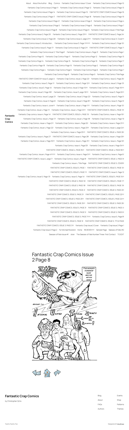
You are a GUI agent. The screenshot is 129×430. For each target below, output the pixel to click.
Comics (57, 3)
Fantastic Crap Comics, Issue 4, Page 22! (37, 127)
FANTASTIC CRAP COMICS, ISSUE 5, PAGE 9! (65, 221)
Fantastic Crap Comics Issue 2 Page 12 (75, 7)
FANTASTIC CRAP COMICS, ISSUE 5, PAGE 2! (67, 190)
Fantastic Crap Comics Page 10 (31, 56)
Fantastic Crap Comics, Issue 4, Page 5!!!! (73, 154)
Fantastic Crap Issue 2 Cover (87, 225)
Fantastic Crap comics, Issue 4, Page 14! (35, 114)
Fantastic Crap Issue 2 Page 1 (112, 225)
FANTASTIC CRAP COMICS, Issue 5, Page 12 (106, 172)
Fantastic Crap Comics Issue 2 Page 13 (108, 7)
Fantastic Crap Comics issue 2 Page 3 (77, 21)
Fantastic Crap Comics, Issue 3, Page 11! (38, 83)
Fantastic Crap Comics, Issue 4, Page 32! (107, 141)
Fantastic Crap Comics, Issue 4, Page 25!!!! (68, 132)
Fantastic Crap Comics (10, 118)
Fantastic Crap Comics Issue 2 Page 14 (39, 12)
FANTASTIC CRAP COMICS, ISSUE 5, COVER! (106, 163)
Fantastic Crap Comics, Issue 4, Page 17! (39, 119)
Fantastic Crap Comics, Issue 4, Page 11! (34, 110)
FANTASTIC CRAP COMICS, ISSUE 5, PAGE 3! (68, 207)
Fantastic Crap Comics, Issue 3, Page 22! (74, 96)
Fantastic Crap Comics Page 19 (59, 65)
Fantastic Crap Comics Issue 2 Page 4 (109, 21)
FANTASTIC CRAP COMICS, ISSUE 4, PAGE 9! (106, 159)
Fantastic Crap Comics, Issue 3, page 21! (39, 96)
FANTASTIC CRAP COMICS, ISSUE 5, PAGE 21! (65, 194)
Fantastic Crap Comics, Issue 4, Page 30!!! (38, 141)
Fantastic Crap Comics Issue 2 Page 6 (77, 25)
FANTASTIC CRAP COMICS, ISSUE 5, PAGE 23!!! (65, 199)
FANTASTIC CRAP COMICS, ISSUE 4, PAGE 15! (71, 114)
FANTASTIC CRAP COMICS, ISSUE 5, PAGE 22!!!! (105, 194)
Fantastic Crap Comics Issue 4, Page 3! (82, 52)
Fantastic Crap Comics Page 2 (86, 65)
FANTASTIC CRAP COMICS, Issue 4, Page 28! (71, 136)
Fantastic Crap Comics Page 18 (32, 65)
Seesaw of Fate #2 (116, 230)
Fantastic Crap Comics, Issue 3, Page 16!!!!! (106, 87)
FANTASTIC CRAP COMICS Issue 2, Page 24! (106, 34)
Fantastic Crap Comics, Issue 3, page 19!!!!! (71, 92)
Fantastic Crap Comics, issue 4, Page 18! (74, 119)
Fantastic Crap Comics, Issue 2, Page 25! (107, 79)
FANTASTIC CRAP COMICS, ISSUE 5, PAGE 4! (106, 207)
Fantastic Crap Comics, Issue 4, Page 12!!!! (69, 110)
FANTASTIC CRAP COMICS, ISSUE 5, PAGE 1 (67, 167)
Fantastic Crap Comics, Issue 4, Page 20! (71, 123)
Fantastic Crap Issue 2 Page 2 (45, 230)
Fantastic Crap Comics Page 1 (112, 52)
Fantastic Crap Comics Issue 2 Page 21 (44, 21)
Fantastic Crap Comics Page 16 (84, 61)
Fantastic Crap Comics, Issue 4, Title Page (69, 163)
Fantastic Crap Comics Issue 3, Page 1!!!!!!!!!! (72, 43)
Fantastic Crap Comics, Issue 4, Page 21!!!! (107, 123)
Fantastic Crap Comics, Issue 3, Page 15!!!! (71, 87)
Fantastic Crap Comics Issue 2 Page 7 (109, 25)
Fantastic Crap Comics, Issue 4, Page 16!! (107, 114)
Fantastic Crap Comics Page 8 (57, 74)
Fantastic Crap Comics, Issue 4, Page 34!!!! (107, 145)
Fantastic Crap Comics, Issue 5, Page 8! (108, 216)
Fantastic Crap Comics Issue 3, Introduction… (35, 43)
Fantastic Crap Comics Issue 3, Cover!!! (108, 39)
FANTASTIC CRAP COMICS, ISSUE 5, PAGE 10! (105, 167)
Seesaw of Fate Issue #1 (59, 234)
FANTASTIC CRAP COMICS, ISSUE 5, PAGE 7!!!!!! (71, 216)
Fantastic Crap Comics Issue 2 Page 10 (108, 3)
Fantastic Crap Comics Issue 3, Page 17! (38, 47)
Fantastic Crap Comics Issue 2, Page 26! (39, 39)
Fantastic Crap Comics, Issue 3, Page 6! (40, 101)
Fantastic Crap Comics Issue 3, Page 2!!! (72, 47)
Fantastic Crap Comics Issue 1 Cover (76, 3)
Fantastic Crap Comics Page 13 (111, 56)
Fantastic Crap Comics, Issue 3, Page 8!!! (74, 101)
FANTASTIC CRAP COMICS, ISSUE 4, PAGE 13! (105, 110)
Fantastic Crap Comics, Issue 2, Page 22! (73, 79)
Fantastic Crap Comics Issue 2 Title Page (107, 30)
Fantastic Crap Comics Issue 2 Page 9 (74, 30)
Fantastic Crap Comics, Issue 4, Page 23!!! (72, 127)
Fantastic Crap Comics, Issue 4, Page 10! (108, 105)
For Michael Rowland (67, 230)
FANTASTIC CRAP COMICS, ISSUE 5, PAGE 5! (68, 212)
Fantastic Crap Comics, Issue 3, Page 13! (108, 83)
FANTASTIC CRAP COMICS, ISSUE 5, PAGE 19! (105, 185)
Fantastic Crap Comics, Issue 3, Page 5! (108, 96)
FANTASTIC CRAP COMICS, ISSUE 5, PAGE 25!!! (66, 203)
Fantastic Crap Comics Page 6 (86, 70)
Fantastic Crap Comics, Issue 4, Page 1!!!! (73, 105)
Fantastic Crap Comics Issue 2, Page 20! (35, 34)
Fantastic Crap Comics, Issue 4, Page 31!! (73, 141)
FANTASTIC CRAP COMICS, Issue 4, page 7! (35, 159)
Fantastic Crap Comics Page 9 (83, 74)
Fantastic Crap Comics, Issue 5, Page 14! (68, 176)
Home (79, 230)
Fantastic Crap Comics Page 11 (58, 56)
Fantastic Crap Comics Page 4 (33, 70)
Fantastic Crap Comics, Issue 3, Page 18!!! (35, 92)
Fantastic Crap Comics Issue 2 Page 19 (108, 16)
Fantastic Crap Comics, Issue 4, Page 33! (71, 145)
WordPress (120, 424)
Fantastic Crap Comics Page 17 (111, 61)
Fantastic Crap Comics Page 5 (59, 70)
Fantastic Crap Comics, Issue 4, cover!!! (39, 105)
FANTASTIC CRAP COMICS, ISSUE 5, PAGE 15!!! (105, 176)
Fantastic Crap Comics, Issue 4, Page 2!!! (37, 123)
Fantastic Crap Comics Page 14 (31, 61)
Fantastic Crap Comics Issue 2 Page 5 (45, 25)
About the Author (39, 3)
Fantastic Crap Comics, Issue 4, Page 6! (108, 154)
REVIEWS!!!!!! (89, 230)
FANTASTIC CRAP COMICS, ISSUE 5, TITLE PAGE (104, 221)
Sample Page (101, 230)
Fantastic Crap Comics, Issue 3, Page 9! (108, 101)
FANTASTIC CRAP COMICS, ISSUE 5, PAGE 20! (105, 190)
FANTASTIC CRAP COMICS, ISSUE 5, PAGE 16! (67, 181)
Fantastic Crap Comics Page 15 (57, 61)
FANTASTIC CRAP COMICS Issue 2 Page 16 (107, 12)
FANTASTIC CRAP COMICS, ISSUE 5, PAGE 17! (106, 181)
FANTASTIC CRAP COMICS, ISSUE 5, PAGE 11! (69, 172)
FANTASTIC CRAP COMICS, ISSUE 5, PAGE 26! (105, 203)
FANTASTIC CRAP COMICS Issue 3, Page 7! (107, 47)
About (28, 3)
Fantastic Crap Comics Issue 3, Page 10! (108, 43)
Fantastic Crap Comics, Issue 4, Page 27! (34, 136)
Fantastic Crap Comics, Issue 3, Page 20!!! (107, 92)
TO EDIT (121, 234)
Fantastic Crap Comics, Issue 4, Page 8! (70, 159)
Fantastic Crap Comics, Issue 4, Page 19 (108, 119)
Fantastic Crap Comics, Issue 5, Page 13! (34, 176)
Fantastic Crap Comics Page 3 (112, 65)
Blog (50, 3)
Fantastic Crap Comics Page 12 (84, 56)
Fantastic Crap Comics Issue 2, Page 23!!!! (70, 34)
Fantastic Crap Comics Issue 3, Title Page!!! (47, 52)
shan (73, 234)
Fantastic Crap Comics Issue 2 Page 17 (39, 16)
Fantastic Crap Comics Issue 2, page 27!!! (74, 39)
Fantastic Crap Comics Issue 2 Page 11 (43, 7)
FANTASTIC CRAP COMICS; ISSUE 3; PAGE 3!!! (55, 225)
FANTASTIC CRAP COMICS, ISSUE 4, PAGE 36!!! (105, 150)
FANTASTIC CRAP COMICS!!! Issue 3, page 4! (37, 79)
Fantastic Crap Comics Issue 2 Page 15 (72, 12)
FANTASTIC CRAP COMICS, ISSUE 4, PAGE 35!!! (65, 150)
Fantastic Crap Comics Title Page (110, 74)
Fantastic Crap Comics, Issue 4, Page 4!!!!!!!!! (37, 154)
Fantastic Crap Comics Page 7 (112, 70)
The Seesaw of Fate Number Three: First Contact (95, 234)
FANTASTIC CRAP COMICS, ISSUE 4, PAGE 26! (105, 132)
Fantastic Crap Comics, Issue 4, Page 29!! (107, 136)
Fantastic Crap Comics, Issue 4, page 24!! (107, 127)
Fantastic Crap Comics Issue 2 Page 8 (42, 30)
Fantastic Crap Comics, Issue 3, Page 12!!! (73, 83)
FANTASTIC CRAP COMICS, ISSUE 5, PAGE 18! (67, 185)
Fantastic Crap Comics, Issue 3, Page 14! (35, 87)
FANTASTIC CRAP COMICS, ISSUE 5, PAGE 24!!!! (105, 199)
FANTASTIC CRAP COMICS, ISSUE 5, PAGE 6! (106, 212)
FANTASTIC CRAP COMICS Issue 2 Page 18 (74, 16)
